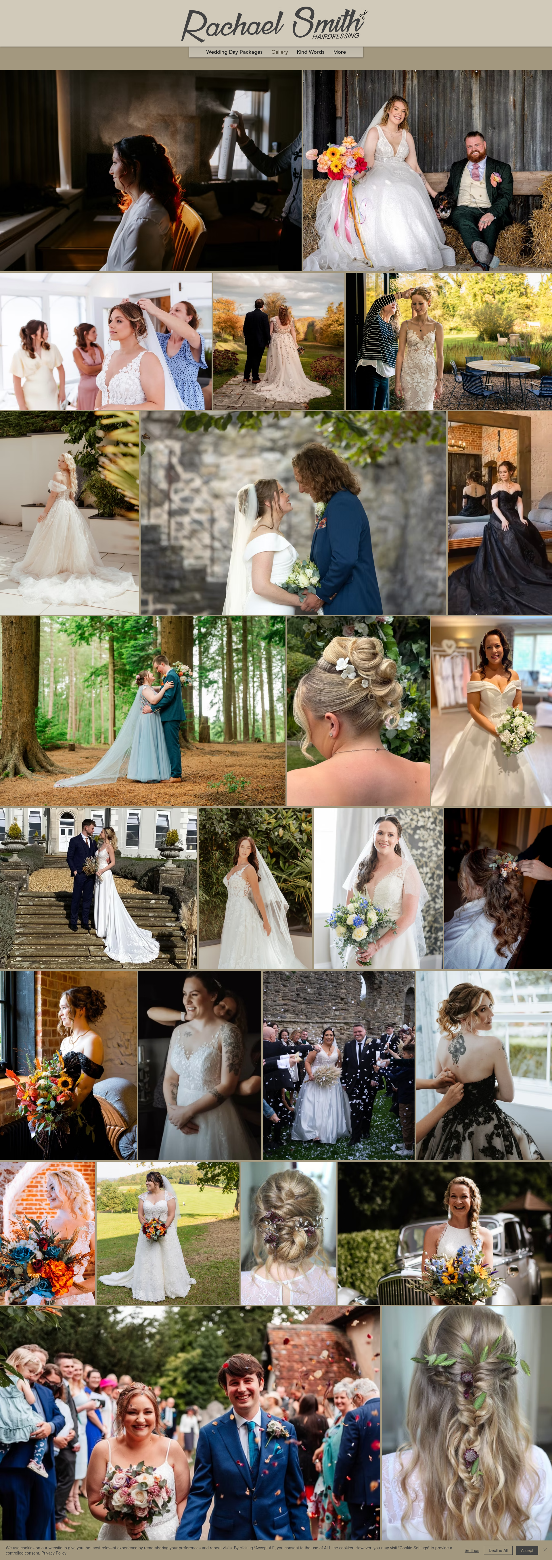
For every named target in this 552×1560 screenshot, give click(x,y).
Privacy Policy (53, 1553)
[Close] (545, 1550)
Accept (527, 1550)
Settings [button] (472, 1550)
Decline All (498, 1550)
